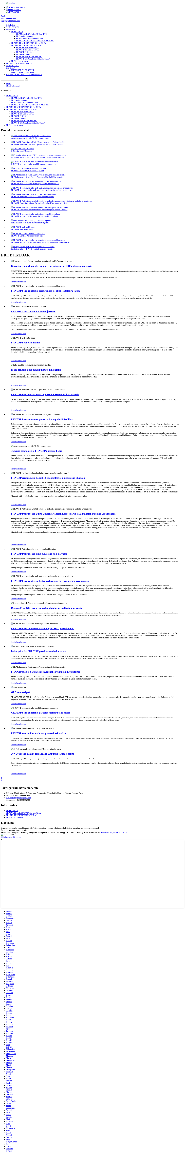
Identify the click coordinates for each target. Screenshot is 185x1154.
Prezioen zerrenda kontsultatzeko (14, 830)
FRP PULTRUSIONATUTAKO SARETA (28, 43)
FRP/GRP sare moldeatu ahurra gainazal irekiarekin (38, 733)
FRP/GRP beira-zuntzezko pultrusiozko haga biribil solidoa (34, 216)
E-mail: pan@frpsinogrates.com (18, 798)
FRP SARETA (17, 32)
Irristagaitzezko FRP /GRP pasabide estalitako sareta (31, 249)
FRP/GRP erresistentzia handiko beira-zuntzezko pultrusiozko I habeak (39, 210)
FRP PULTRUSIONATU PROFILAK (26, 45)
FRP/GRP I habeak (23, 54)
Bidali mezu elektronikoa (11, 837)
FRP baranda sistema (19, 61)
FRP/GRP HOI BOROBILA (27, 47)
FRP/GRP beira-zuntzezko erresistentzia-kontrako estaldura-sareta (45, 290)
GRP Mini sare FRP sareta (21, 151)
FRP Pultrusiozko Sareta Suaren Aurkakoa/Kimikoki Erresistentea (37, 177)
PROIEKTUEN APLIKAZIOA (19, 63)
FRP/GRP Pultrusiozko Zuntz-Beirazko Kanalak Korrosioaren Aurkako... (40, 203)
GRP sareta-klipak (20, 692)
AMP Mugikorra (120, 832)
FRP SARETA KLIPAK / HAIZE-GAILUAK (35, 41)
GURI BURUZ (12, 27)
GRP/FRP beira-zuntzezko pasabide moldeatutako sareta (33, 164)
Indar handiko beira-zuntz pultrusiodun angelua (30, 223)
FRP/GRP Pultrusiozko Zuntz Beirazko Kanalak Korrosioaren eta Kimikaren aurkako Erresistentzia (63, 513)
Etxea (8, 83)
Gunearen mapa (107, 832)
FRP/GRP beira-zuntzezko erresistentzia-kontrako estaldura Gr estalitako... (40, 242)
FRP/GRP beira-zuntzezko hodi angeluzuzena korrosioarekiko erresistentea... (41, 190)
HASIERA (10, 25)
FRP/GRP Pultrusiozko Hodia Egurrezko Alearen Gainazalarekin (37, 144)
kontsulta (14, 282)
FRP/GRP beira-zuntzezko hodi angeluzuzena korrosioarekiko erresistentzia (50, 581)
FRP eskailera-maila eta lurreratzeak (30, 38)
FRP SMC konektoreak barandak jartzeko (27, 170)
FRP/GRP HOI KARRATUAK (29, 56)
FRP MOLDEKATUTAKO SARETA (31, 34)
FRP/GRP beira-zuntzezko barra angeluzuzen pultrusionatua (35, 184)
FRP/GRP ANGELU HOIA (27, 50)
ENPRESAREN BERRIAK (22, 70)
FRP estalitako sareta (24, 36)
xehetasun (22, 282)
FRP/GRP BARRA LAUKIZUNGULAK (33, 59)
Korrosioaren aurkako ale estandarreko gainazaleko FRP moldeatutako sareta (51, 266)
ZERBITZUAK (12, 66)
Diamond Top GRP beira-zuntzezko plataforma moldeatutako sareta (46, 608)
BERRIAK (10, 68)
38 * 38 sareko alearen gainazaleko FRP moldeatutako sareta (42, 753)
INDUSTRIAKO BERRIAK (23, 72)
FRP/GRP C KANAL (25, 52)
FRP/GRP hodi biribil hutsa (22, 229)
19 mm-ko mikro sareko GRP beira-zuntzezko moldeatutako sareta (37, 157)
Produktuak (10, 29)
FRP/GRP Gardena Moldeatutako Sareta (27, 236)
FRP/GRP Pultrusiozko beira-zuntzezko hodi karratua (32, 197)
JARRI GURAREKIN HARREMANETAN (24, 75)
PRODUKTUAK (13, 86)
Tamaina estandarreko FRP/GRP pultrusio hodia (30, 138)
